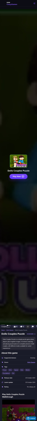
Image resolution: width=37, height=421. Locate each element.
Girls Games (9, 330)
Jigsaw (16, 370)
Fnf (13, 373)
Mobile (28, 370)
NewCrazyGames (10, 3)
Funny (4, 370)
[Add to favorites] (28, 327)
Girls (10, 370)
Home (3, 330)
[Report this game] (33, 327)
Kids (22, 370)
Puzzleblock (6, 373)
